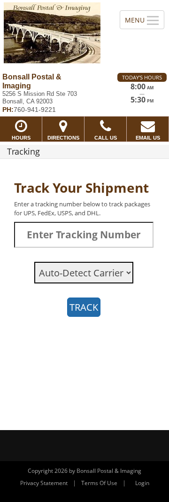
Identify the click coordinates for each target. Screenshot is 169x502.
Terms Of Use (99, 483)
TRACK (83, 307)
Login (142, 483)
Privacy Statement (44, 483)
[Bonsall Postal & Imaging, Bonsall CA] (55, 32)
